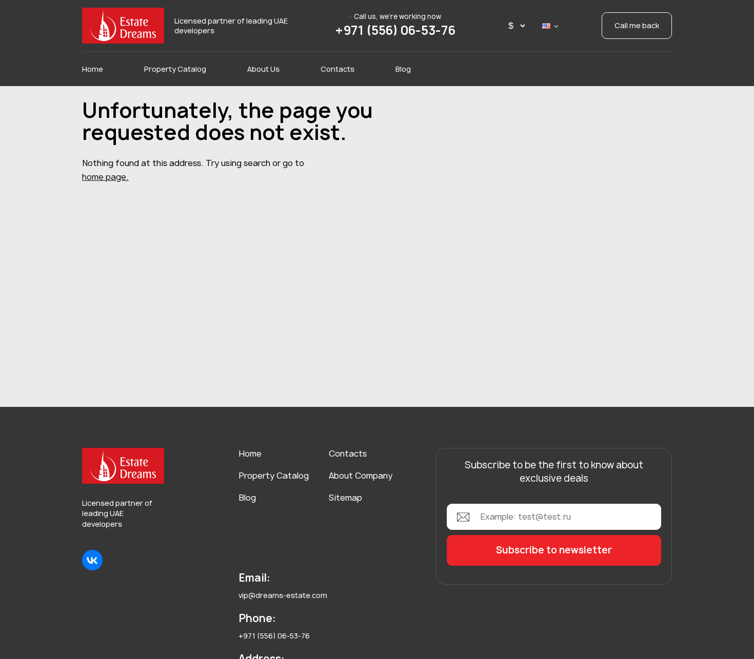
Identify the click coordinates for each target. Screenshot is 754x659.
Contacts (337, 69)
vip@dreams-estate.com (283, 595)
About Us (263, 69)
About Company (360, 475)
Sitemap (345, 497)
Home (92, 69)
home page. (105, 176)
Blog (403, 69)
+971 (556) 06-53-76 (395, 30)
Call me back (636, 25)
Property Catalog (175, 69)
